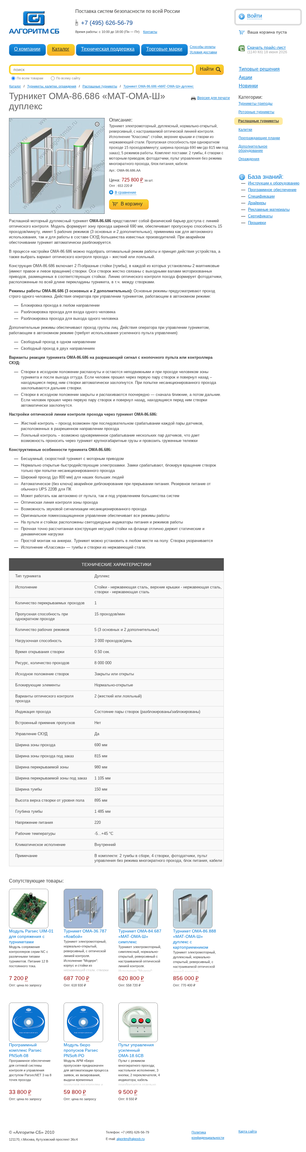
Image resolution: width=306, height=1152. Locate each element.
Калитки (245, 130)
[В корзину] (126, 200)
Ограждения (248, 159)
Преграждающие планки (259, 138)
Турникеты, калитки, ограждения (51, 86)
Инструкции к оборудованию (273, 183)
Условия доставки (203, 52)
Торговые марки (164, 49)
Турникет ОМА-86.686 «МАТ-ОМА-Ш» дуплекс (158, 86)
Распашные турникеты (258, 121)
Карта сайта (247, 1131)
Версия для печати (213, 98)
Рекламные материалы (269, 209)
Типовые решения (259, 69)
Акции (245, 77)
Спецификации (261, 196)
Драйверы (257, 203)
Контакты (150, 32)
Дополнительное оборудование (252, 148)
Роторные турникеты (256, 112)
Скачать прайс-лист (266, 47)
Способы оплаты (202, 47)
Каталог (60, 49)
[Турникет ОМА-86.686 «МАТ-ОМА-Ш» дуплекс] (57, 213)
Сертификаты (260, 216)
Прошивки (257, 222)
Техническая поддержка (107, 49)
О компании (27, 49)
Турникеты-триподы (255, 104)
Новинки (248, 85)
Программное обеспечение (272, 189)
